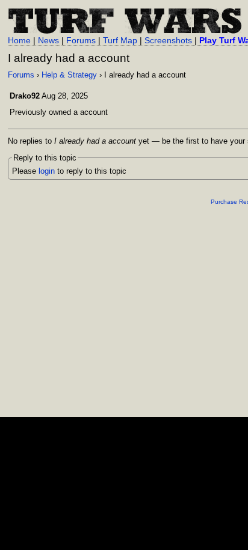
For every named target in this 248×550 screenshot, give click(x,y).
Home (19, 40)
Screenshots (168, 40)
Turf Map (120, 40)
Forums (81, 40)
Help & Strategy (69, 74)
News (48, 40)
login (47, 171)
